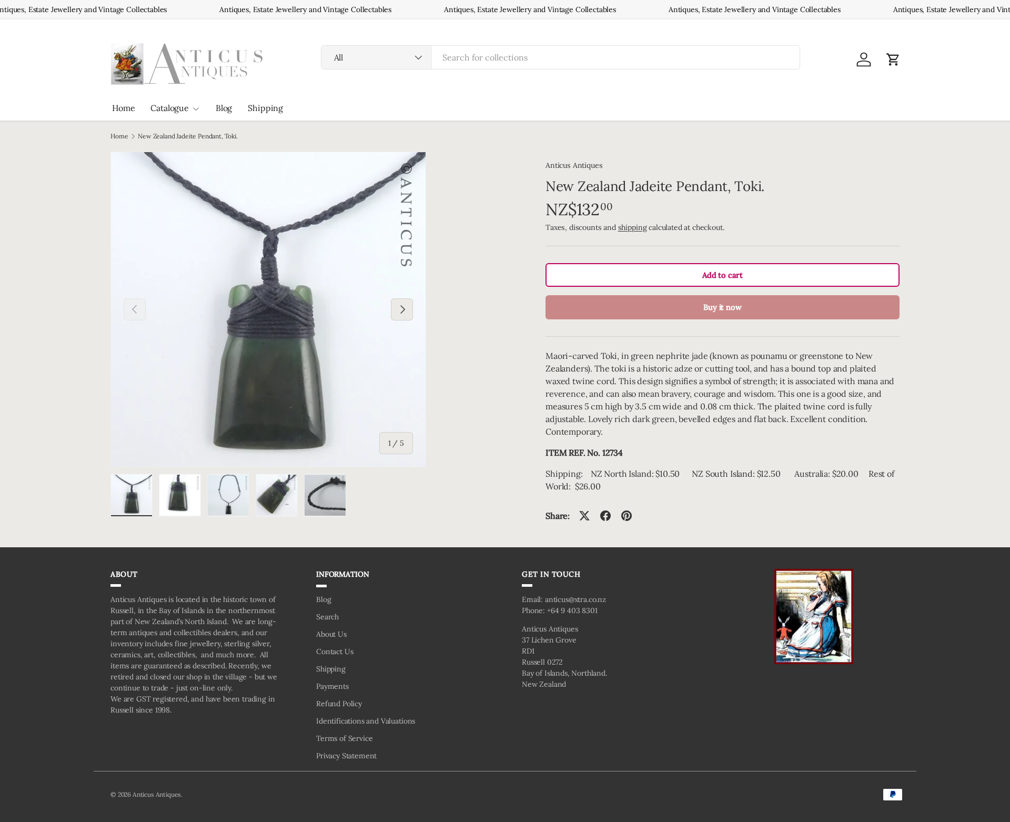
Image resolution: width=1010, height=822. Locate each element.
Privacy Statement (346, 755)
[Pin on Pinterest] (626, 515)
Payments (332, 686)
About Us (331, 634)
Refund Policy (339, 703)
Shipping (265, 108)
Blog (224, 108)
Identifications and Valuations (365, 721)
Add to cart (722, 275)
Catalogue (169, 108)
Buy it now (722, 307)
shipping (632, 227)
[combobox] (560, 57)
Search (327, 616)
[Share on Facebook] (605, 515)
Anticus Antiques (574, 165)
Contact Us (334, 651)
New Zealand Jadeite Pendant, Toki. (188, 136)
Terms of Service (344, 738)
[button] (893, 59)
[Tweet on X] (584, 515)
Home (123, 108)
